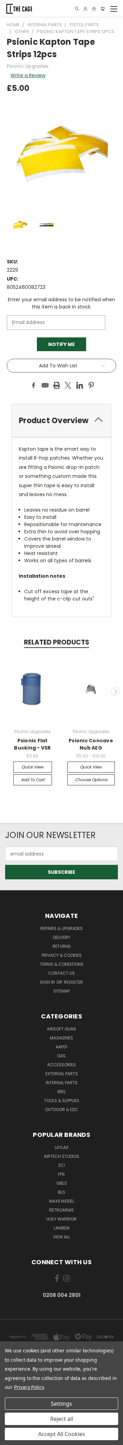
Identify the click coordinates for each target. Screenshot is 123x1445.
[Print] (56, 385)
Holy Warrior (61, 1219)
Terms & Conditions (61, 964)
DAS (61, 1056)
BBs (61, 1092)
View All (61, 1237)
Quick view (32, 767)
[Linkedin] (79, 385)
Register (73, 982)
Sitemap (61, 991)
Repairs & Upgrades (61, 928)
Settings (61, 1403)
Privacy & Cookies (62, 955)
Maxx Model (61, 1201)
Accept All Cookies (61, 1434)
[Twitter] (68, 385)
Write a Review (28, 75)
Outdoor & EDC (61, 1109)
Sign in (48, 982)
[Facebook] (33, 385)
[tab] (61, 420)
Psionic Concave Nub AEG (91, 744)
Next (115, 691)
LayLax (61, 1147)
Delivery (61, 937)
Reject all (61, 1419)
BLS (61, 1192)
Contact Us (61, 973)
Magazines (61, 1038)
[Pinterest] (91, 385)
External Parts (61, 1074)
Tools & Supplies (61, 1100)
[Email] (45, 385)
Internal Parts (62, 1083)
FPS (61, 1174)
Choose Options (91, 780)
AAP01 (61, 1047)
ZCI (61, 1165)
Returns (62, 946)
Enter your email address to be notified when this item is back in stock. (61, 303)
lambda (62, 1228)
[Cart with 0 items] (102, 8)
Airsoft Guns (61, 1029)
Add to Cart (32, 780)
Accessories (61, 1065)
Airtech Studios (61, 1156)
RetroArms (61, 1210)
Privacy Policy (29, 1387)
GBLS (61, 1183)
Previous (7, 691)
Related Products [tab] (56, 642)
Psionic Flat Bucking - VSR (32, 744)
